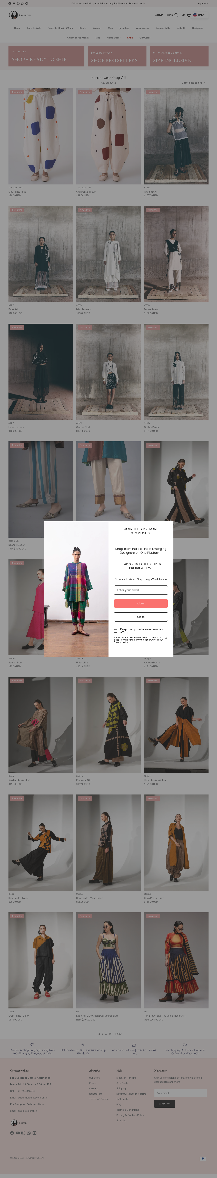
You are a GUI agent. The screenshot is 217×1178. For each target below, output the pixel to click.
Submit (141, 603)
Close (141, 617)
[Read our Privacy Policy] (166, 638)
